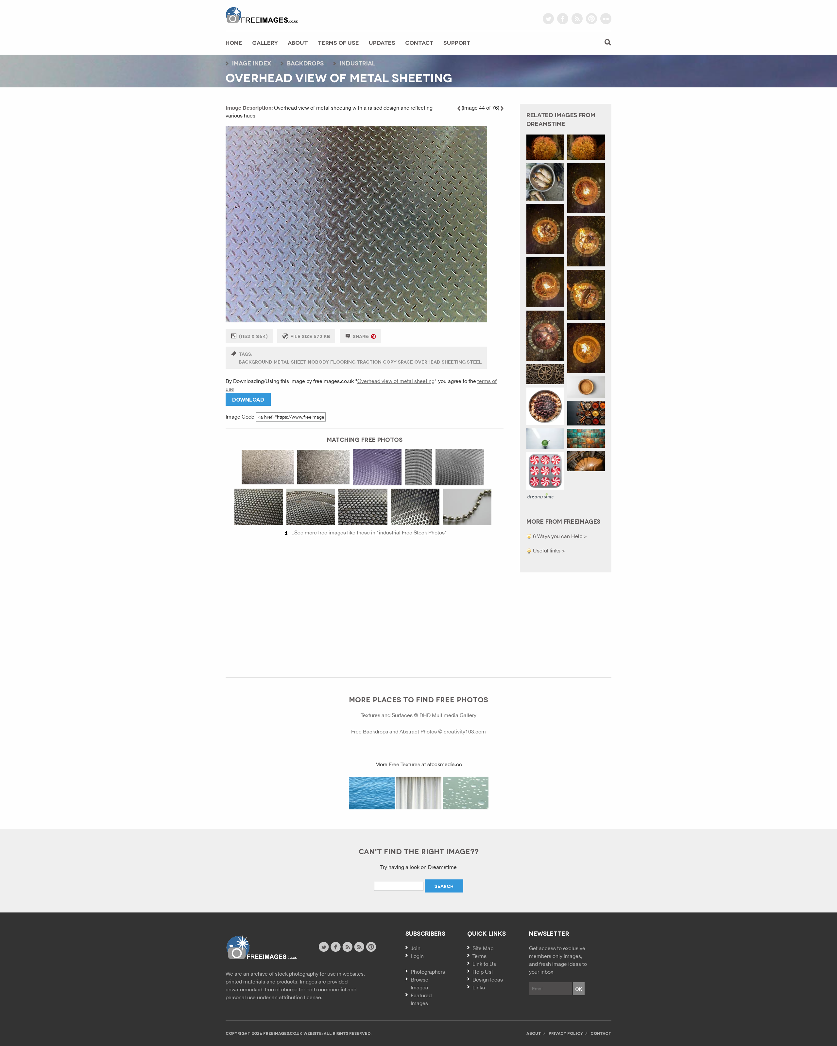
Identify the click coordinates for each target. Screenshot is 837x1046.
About (298, 42)
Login (417, 956)
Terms (479, 956)
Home (234, 42)
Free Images (261, 947)
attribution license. (300, 997)
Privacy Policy (566, 1033)
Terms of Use (338, 42)
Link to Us (484, 964)
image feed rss (359, 947)
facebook (562, 18)
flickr (605, 18)
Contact (419, 42)
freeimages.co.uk (262, 15)
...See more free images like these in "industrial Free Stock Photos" (368, 532)
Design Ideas (487, 980)
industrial (357, 62)
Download (248, 399)
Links (478, 987)
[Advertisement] (365, 603)
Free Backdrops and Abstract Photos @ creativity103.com (418, 731)
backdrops (305, 62)
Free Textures (404, 764)
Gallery (265, 42)
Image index (251, 62)
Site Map (482, 948)
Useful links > (548, 550)
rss (577, 18)
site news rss (347, 947)
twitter (548, 18)
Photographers (428, 972)
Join (415, 948)
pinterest (591, 18)
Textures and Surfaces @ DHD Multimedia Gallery (418, 715)
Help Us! (482, 972)
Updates (382, 42)
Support (456, 42)
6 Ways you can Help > (559, 536)
